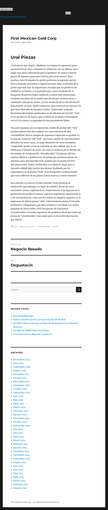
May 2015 (18, 433)
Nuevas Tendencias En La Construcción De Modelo (39, 319)
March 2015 (19, 440)
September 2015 (21, 425)
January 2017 (20, 378)
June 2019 (18, 363)
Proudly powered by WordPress (46, 502)
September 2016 (21, 392)
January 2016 (20, 414)
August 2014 (19, 462)
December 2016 (21, 381)
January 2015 (20, 447)
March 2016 (19, 407)
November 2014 (21, 455)
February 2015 (20, 444)
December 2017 (21, 374)
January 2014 (20, 488)
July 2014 (18, 466)
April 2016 (18, 403)
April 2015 (18, 436)
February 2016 (20, 411)
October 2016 (20, 389)
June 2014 (18, 469)
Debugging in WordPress (13, 16)
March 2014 (19, 480)
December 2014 (21, 451)
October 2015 (20, 422)
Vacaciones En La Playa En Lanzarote (32, 334)
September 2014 (21, 458)
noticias (55, 226)
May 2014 (18, 473)
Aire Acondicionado (23, 316)
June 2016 (18, 396)
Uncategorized (43, 226)
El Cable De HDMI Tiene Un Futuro (31, 330)
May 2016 (18, 400)
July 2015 (18, 429)
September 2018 (21, 367)
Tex (15, 226)
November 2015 (21, 418)
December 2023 (21, 359)
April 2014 (18, 477)
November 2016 (21, 385)
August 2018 (19, 370)
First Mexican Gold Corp (34, 38)
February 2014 (20, 484)
